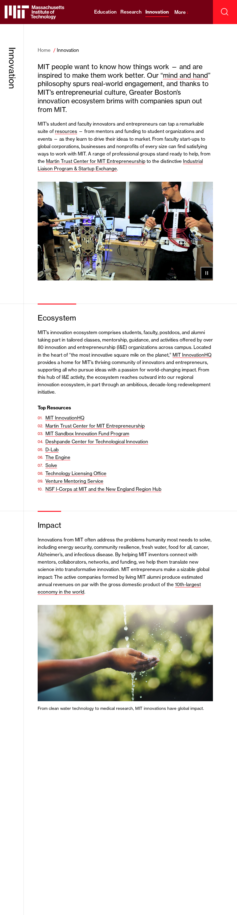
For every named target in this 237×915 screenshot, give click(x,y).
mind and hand (185, 75)
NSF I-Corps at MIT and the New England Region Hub (103, 489)
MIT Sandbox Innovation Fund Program (87, 434)
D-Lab (52, 450)
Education (105, 12)
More (181, 12)
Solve (51, 465)
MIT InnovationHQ (192, 355)
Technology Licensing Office (75, 473)
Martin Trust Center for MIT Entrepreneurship (95, 161)
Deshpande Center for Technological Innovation (96, 442)
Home (44, 50)
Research (131, 12)
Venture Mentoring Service (74, 481)
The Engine (57, 457)
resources (66, 131)
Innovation (157, 12)
